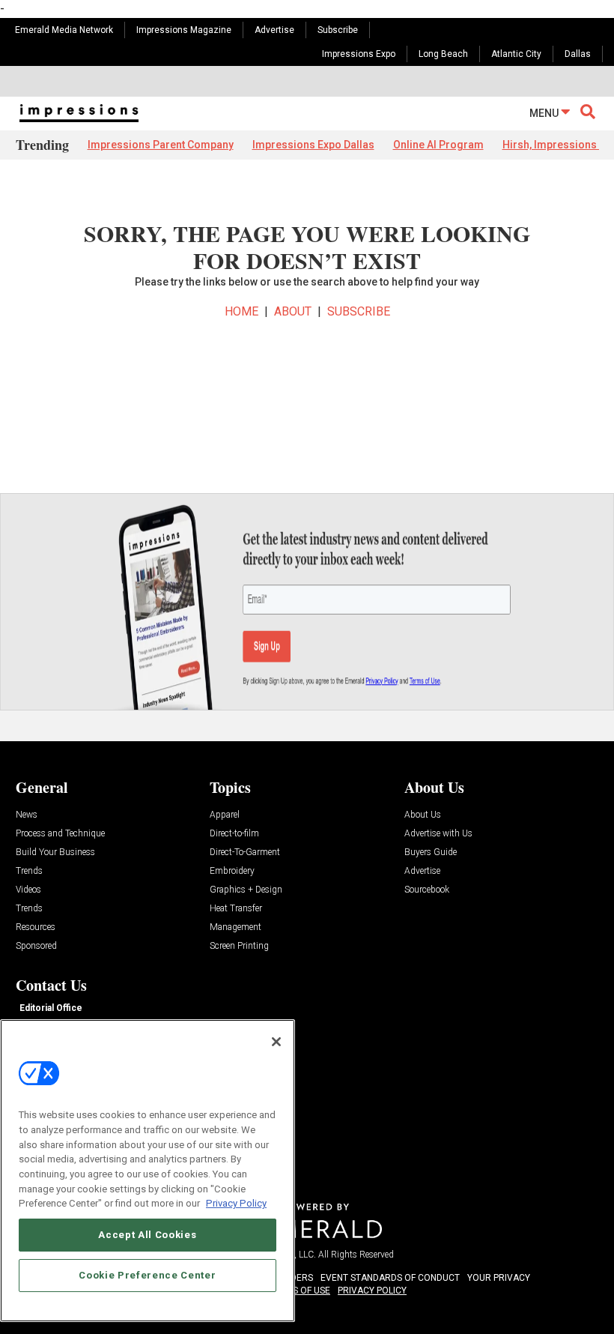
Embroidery (232, 871)
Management (235, 927)
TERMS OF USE (299, 1290)
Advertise (274, 29)
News (26, 815)
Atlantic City (516, 53)
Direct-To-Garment (245, 852)
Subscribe (337, 29)
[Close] (276, 1041)
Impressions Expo (358, 53)
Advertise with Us (438, 834)
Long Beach (443, 53)
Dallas (578, 53)
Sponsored (36, 946)
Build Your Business (55, 852)
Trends (29, 871)
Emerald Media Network (64, 29)
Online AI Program (438, 145)
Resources (35, 927)
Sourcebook (426, 890)
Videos (28, 890)
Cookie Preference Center (147, 1275)
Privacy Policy (236, 1203)
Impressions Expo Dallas (313, 145)
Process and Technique (60, 834)
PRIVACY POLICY (372, 1290)
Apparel (225, 815)
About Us (422, 815)
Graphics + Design (246, 890)
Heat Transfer (236, 909)
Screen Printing (239, 946)
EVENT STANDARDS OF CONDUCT (390, 1278)
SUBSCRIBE (358, 311)
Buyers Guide (430, 852)
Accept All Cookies (147, 1234)
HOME (241, 311)
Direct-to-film (234, 834)
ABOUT (292, 311)
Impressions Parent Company (161, 145)
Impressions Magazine (183, 29)
